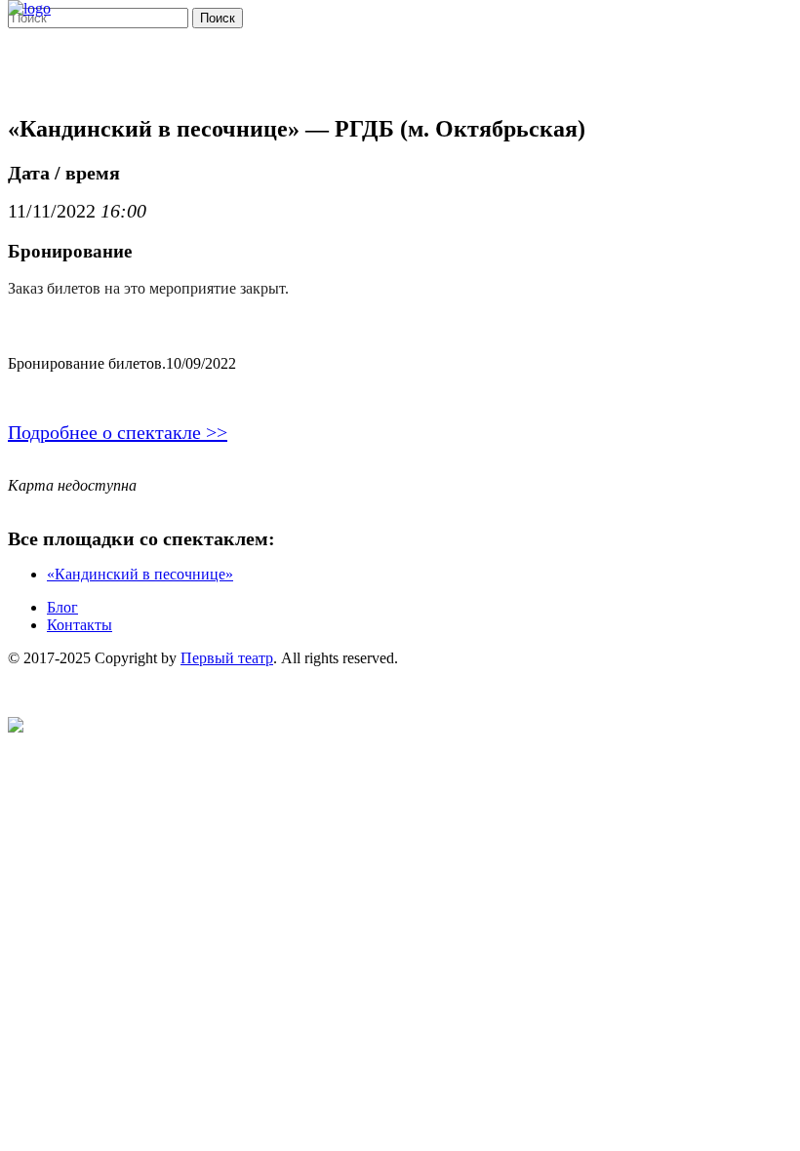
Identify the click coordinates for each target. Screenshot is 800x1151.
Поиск (217, 18)
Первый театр (226, 658)
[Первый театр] (29, 8)
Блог (62, 607)
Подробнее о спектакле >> (117, 432)
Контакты (79, 624)
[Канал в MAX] (15, 727)
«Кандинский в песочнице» (140, 574)
